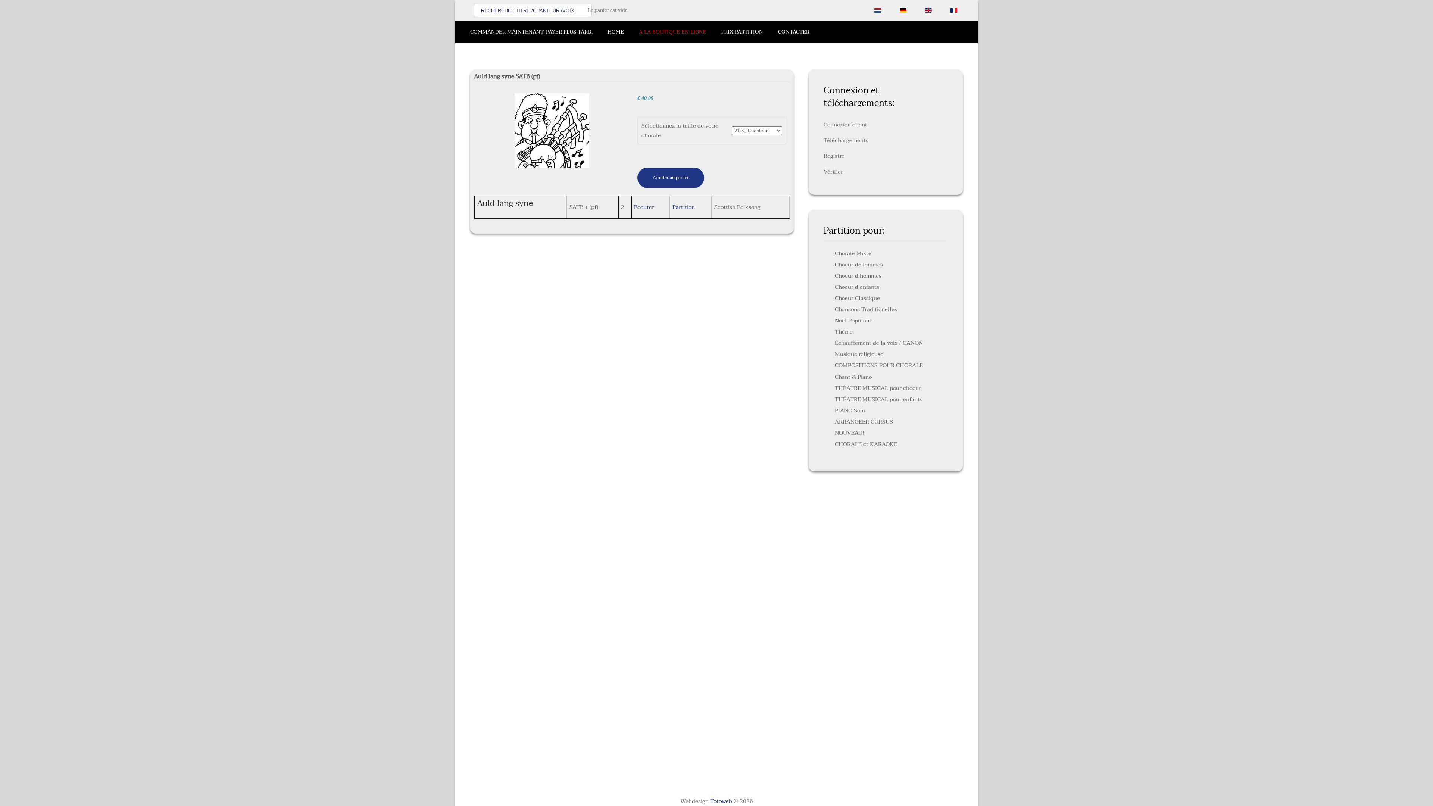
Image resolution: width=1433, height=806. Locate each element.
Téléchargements (846, 140)
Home (616, 32)
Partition (683, 207)
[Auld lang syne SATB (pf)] (552, 130)
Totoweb (721, 801)
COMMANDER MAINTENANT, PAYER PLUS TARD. (531, 32)
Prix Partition (742, 32)
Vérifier (833, 171)
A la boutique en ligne (672, 32)
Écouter (644, 207)
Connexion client (845, 124)
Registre (834, 156)
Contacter (793, 32)
